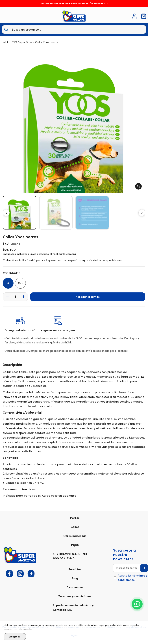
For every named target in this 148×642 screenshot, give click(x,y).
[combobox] (29, 29)
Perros (75, 518)
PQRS (75, 545)
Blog (75, 578)
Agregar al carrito (88, 296)
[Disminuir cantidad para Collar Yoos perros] (6, 297)
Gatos (75, 527)
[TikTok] (31, 573)
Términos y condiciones (74, 596)
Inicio (6, 42)
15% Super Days (22, 42)
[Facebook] (9, 573)
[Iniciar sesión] (134, 16)
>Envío (32, 254)
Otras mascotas (74, 536)
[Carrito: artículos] (143, 16)
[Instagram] (20, 573)
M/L (20, 283)
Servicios (74, 569)
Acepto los (132, 578)
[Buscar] (6, 29)
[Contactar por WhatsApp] (137, 604)
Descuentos (75, 587)
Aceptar (14, 636)
